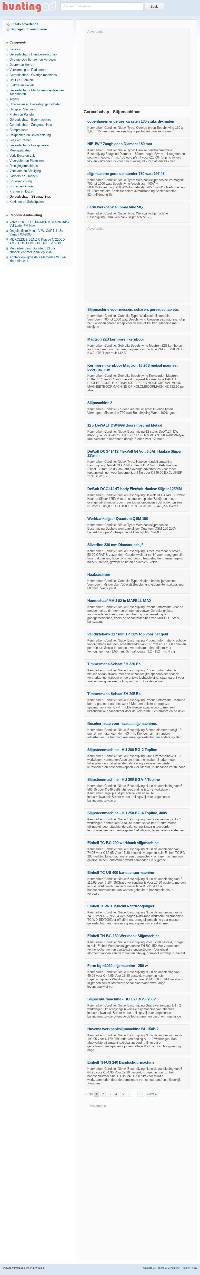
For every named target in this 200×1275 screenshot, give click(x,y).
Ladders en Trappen (24, 176)
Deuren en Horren (22, 64)
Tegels (14, 99)
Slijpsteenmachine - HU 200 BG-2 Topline (122, 750)
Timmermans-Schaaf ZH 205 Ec (113, 694)
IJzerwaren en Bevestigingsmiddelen (35, 104)
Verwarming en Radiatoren (28, 70)
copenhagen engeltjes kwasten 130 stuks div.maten (130, 121)
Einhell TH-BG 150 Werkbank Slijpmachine (123, 936)
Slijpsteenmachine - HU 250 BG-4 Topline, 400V (127, 813)
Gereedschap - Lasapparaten (30, 145)
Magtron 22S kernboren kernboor (115, 339)
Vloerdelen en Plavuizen (27, 160)
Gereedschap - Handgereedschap (33, 54)
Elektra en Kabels (22, 85)
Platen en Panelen (22, 114)
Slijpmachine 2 (99, 403)
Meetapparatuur (20, 150)
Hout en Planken (21, 80)
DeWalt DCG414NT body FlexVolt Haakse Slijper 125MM (134, 489)
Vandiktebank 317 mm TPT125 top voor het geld (127, 634)
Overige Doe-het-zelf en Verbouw (33, 59)
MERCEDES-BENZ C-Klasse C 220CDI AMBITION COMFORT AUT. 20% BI (38, 241)
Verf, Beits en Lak (22, 155)
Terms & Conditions (169, 1267)
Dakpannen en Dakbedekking (30, 135)
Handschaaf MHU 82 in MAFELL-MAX (119, 601)
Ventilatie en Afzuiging (25, 171)
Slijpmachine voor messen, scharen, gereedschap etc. (133, 309)
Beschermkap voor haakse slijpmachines (122, 724)
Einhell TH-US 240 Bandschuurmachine (120, 1062)
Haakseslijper (98, 575)
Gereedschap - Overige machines (33, 75)
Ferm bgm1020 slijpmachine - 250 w (117, 966)
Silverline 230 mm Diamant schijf (115, 545)
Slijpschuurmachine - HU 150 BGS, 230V (121, 999)
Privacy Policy (189, 1267)
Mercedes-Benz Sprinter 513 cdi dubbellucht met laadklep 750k (32, 250)
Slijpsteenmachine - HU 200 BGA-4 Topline (123, 780)
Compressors (19, 130)
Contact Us (149, 1267)
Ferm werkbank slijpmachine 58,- (115, 207)
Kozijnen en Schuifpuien (27, 202)
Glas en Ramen (20, 140)
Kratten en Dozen (22, 191)
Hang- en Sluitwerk (23, 109)
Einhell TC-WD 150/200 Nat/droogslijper (120, 906)
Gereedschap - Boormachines (30, 119)
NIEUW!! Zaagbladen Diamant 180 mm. (120, 144)
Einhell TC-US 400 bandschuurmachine (120, 873)
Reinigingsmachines (24, 166)
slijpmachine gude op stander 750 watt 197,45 (125, 174)
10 (140, 1094)
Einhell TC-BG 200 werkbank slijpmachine (123, 843)
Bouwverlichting (21, 181)
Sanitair (15, 49)
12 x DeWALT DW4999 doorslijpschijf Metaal (124, 425)
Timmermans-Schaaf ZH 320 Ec (113, 664)
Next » (152, 1094)
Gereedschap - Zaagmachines (31, 125)
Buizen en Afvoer (22, 186)
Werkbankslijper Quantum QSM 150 (117, 519)
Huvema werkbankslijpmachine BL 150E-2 (123, 1029)
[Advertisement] (136, 67)
